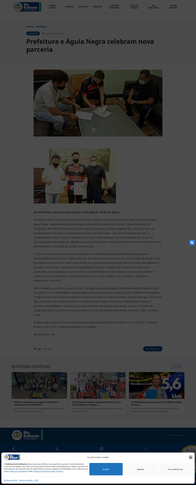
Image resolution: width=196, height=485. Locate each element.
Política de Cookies (26, 480)
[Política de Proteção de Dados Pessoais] (48, 471)
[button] (190, 457)
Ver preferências (175, 469)
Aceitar (106, 469)
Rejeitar (140, 469)
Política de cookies (11, 480)
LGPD (36, 480)
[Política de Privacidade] (18, 471)
